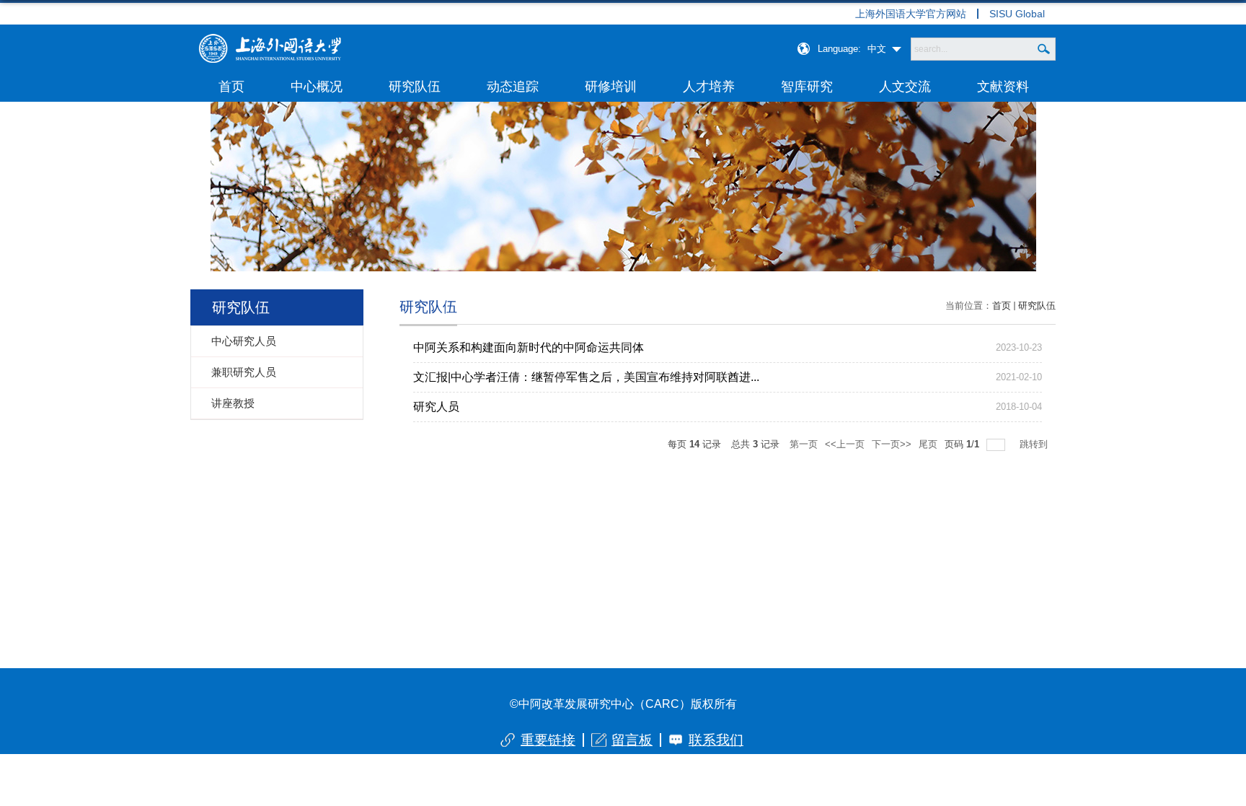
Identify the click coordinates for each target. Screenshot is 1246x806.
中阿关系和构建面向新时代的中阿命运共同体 (528, 347)
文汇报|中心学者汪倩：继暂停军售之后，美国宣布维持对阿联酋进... (586, 377)
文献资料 (1003, 86)
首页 (231, 86)
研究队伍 (415, 86)
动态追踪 (513, 86)
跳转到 (1035, 444)
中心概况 (317, 86)
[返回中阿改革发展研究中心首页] (270, 38)
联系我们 (716, 740)
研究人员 (436, 406)
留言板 (632, 740)
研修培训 (611, 86)
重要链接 (548, 740)
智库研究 (807, 86)
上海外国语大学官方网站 (910, 14)
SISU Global (1017, 14)
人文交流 (905, 86)
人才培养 (709, 86)
